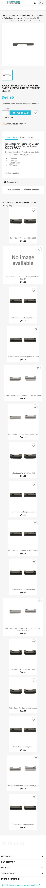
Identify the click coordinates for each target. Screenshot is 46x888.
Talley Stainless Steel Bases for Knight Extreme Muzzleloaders (23, 629)
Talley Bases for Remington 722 (23, 318)
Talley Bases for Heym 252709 (23, 824)
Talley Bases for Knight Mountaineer (23, 708)
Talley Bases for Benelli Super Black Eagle (23, 357)
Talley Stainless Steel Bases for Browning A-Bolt (23, 395)
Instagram (22, 843)
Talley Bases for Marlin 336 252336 (23, 238)
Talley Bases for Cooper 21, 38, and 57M (23, 551)
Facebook (3, 843)
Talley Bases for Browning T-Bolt (23, 669)
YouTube (16, 843)
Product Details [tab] (26, 137)
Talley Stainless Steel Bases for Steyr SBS (23, 786)
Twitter (10, 843)
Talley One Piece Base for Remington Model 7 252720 (23, 278)
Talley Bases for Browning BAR (23, 473)
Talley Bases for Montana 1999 (23, 589)
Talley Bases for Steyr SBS (23, 747)
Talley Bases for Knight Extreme (23, 512)
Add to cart (21, 112)
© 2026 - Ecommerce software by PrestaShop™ (21, 885)
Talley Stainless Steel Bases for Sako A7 (23, 434)
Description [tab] (12, 137)
